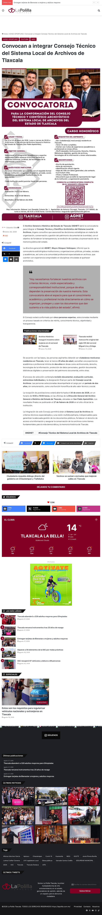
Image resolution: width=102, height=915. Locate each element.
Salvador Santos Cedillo (64, 860)
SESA (5, 865)
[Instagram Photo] (9, 735)
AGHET (30, 433)
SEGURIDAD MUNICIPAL (84, 860)
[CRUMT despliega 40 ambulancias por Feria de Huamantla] (18, 834)
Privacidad (78, 907)
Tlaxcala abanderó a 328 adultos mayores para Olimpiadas (42, 616)
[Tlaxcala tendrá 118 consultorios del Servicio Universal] (51, 834)
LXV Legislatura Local (31, 860)
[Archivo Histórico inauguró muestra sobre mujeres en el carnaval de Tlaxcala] (30, 339)
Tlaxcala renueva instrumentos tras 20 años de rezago (40, 627)
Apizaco (26, 856)
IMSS (68, 856)
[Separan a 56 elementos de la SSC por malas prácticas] (9, 653)
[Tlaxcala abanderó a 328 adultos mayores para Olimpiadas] (9, 620)
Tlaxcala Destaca (33, 865)
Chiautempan (37, 856)
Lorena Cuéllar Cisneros (11, 860)
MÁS (33, 39)
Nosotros (96, 907)
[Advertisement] (51, 23)
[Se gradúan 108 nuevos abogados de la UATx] (84, 834)
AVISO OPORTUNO (16, 34)
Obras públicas (47, 860)
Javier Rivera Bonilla (89, 856)
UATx (44, 865)
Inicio (5, 34)
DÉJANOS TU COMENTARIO (51, 487)
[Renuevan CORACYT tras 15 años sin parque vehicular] (84, 815)
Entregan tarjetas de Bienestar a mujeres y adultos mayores (42, 639)
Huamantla (59, 856)
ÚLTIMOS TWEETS (11, 872)
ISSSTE (76, 856)
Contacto (87, 907)
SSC (12, 865)
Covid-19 (49, 856)
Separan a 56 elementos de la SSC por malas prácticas (35, 2)
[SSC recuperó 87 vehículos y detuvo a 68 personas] (9, 664)
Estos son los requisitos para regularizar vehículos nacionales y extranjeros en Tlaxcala (23, 711)
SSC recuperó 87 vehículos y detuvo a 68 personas (38, 661)
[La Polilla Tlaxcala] (20, 10)
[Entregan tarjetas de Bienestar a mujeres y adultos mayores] (9, 642)
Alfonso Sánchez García (11, 856)
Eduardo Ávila (11, 228)
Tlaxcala (20, 865)
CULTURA (24, 39)
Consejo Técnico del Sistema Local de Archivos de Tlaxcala (68, 433)
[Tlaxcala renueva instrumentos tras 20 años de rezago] (9, 631)
